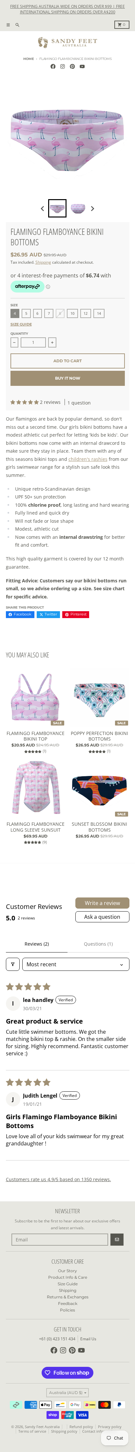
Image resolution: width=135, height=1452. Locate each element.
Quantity (19, 333)
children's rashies (87, 459)
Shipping (43, 262)
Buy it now (67, 378)
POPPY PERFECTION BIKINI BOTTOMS (99, 736)
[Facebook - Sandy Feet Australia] (53, 66)
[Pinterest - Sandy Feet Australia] (72, 66)
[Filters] (13, 964)
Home (28, 59)
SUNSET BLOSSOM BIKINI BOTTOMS (99, 827)
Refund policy (81, 1426)
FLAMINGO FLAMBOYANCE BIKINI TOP (36, 736)
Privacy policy (110, 1426)
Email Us (88, 1339)
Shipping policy (64, 1431)
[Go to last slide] (43, 208)
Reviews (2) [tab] (37, 944)
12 (85, 313)
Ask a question (102, 916)
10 (72, 313)
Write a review (102, 903)
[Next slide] (92, 208)
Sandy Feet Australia (42, 1426)
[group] (57, 208)
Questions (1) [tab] (98, 944)
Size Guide (21, 324)
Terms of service (32, 1431)
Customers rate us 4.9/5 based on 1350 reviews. (58, 1179)
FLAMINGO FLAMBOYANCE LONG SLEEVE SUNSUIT (36, 827)
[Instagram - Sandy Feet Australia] (63, 66)
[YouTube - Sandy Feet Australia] (82, 66)
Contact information (99, 1431)
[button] (25, 402)
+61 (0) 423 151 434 (57, 1339)
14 (99, 313)
